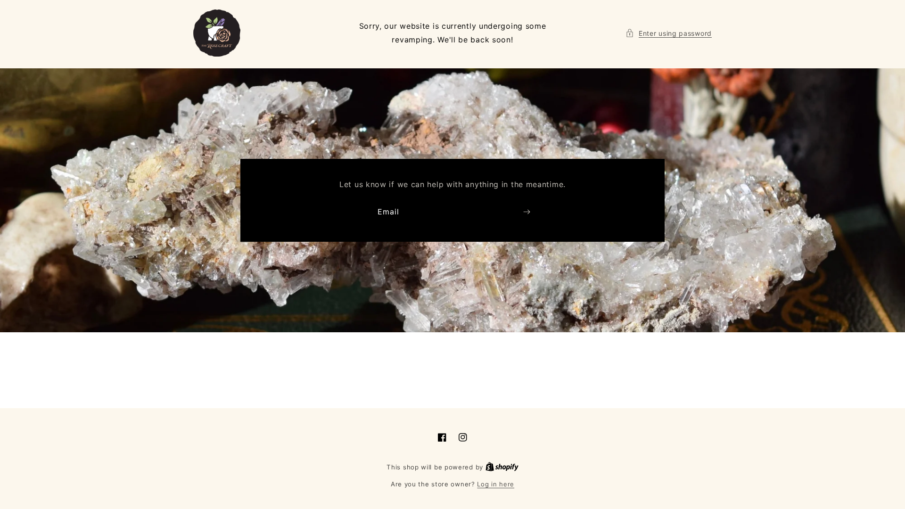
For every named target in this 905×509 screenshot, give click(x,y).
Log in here (495, 484)
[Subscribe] (526, 212)
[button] (668, 33)
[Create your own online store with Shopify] (501, 467)
